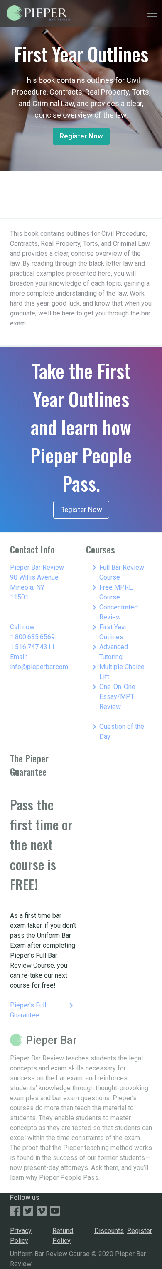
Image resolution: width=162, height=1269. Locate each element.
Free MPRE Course (111, 591)
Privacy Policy (21, 1236)
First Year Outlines (108, 631)
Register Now (81, 136)
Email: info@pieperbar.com (39, 662)
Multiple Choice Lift (117, 671)
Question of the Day (116, 731)
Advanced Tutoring (108, 651)
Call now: (23, 627)
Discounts (109, 1231)
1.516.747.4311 (32, 647)
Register (139, 1231)
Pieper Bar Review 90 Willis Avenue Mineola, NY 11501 (37, 582)
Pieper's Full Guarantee (43, 1009)
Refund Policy (62, 1236)
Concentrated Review (113, 611)
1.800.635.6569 (32, 637)
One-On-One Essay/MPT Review (112, 696)
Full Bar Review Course (116, 572)
